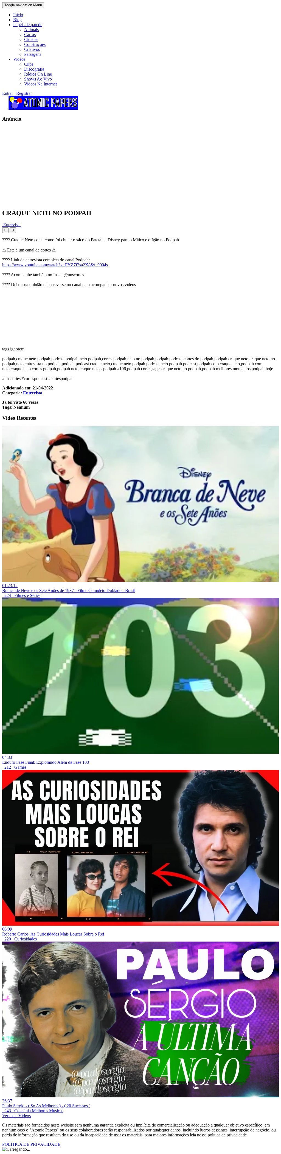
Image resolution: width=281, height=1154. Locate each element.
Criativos (32, 49)
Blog (17, 19)
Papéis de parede (27, 24)
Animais (31, 29)
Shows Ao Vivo (38, 79)
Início (18, 14)
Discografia (34, 69)
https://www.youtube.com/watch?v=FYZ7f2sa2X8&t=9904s (55, 264)
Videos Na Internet (40, 84)
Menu (23, 5)
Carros (30, 34)
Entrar (7, 93)
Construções (35, 44)
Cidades (31, 39)
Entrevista (11, 224)
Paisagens (32, 54)
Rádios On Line (38, 74)
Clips (28, 64)
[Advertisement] (140, 165)
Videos (19, 59)
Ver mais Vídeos (16, 1115)
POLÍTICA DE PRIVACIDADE (31, 1144)
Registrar (24, 93)
